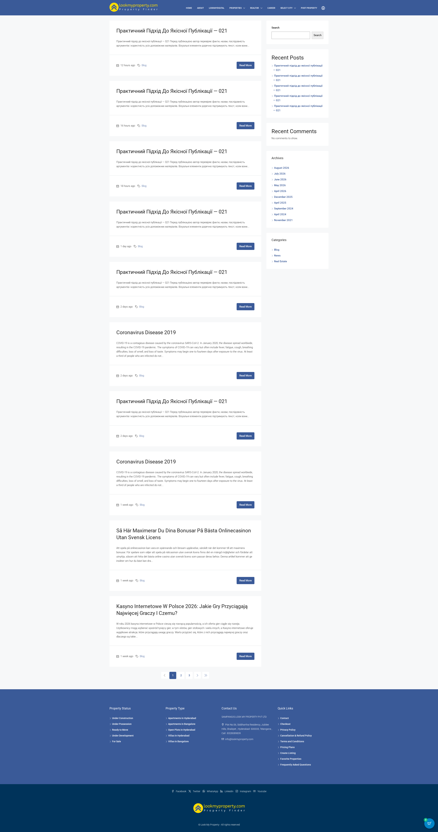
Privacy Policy (287, 729)
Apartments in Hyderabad (182, 718)
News (277, 255)
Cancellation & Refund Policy (296, 735)
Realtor (254, 8)
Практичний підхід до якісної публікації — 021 (171, 31)
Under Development (123, 735)
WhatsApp (212, 791)
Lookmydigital (216, 8)
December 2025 (283, 196)
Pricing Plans (287, 747)
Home (189, 8)
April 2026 (280, 191)
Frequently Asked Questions (295, 764)
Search (275, 27)
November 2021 (283, 220)
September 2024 (283, 208)
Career (271, 8)
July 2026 (280, 173)
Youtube (261, 791)
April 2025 (280, 202)
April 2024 (280, 214)
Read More (245, 65)
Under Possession (122, 724)
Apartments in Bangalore (181, 724)
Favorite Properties (290, 758)
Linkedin (229, 791)
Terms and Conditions (292, 741)
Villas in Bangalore (178, 741)
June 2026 (280, 179)
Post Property (309, 8)
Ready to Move (120, 729)
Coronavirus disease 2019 (146, 332)
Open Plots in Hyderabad (181, 729)
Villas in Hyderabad (178, 735)
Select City (286, 8)
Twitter (196, 791)
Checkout (285, 724)
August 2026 (281, 167)
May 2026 (280, 185)
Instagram (245, 791)
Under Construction (122, 718)
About (200, 8)
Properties (235, 8)
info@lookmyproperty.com (239, 739)
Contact (284, 718)
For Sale (116, 741)
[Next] (197, 675)
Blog (144, 65)
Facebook (181, 791)
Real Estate (280, 261)
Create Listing (288, 753)
